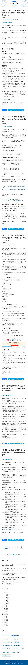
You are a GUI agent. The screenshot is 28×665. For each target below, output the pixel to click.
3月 (7, 602)
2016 (5, 619)
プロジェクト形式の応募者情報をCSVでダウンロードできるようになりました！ (14, 238)
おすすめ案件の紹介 (15, 635)
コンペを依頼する (6, 99)
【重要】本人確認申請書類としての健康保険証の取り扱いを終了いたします (14, 452)
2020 (5, 613)
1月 (7, 603)
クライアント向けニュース (16, 19)
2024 (5, 606)
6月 (7, 597)
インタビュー (5, 635)
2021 (5, 611)
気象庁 (3, 406)
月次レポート (16, 648)
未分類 (22, 648)
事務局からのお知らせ (7, 22)
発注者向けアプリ (6, 655)
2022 (5, 609)
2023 (5, 608)
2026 (5, 592)
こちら (5, 431)
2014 (5, 622)
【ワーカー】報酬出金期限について (11, 199)
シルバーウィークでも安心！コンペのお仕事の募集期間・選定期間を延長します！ (14, 13)
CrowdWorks (13, 661)
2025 (5, 605)
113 (18, 547)
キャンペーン (5, 19)
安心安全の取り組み (7, 648)
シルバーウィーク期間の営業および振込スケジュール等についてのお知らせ (14, 119)
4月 (7, 600)
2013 (5, 624)
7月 (7, 595)
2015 (5, 620)
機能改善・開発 (6, 652)
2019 (5, 614)
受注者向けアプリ (17, 645)
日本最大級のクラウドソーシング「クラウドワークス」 (14, 663)
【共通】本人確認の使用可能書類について (12, 529)
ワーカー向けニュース (7, 642)
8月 (7, 594)
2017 (5, 617)
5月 (7, 598)
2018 (5, 616)
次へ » (21, 548)
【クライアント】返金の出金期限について (13, 200)
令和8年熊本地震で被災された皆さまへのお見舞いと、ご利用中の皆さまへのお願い (14, 388)
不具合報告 (16, 642)
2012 (5, 625)
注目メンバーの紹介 (16, 652)
